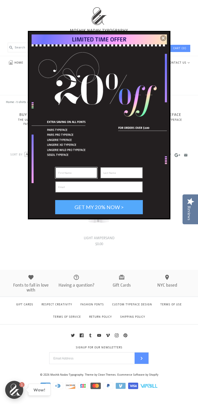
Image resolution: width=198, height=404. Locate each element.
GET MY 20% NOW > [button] (99, 207)
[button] (163, 38)
